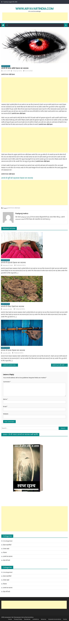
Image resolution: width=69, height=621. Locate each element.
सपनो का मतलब (6, 66)
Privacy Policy (18, 619)
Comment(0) (29, 71)
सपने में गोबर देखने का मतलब (12, 306)
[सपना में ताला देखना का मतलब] (34, 333)
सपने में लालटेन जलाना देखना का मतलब (11, 365)
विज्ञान (5, 552)
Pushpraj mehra (17, 71)
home (10, 619)
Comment (7, 382)
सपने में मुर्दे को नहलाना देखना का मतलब (17, 178)
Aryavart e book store (54, 619)
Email (5, 406)
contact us (36, 619)
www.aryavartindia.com (34, 9)
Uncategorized (7, 541)
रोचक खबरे (6, 549)
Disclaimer (27, 619)
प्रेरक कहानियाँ (7, 545)
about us (43, 619)
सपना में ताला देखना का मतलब (13, 350)
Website (5, 414)
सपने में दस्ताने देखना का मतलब (13, 263)
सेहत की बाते (6, 560)
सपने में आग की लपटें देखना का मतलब (60, 365)
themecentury (29, 617)
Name (5, 399)
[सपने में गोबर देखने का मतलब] (34, 289)
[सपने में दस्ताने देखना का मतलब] (34, 245)
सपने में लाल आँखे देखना (14, 208)
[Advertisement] (35, 16)
